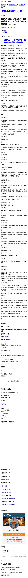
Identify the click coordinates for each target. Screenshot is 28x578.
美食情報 (12, 27)
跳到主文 (3, 15)
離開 (8, 575)
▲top (2, 364)
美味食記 (11, 359)
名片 (4, 33)
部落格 (5, 32)
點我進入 (7, 336)
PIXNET (6, 556)
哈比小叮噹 (3, 347)
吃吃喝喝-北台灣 (13, 361)
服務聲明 (16, 557)
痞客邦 (12, 355)
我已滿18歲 (3, 575)
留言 (15, 355)
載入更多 (3, 366)
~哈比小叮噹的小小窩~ (12, 11)
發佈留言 (3, 375)
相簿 (4, 30)
